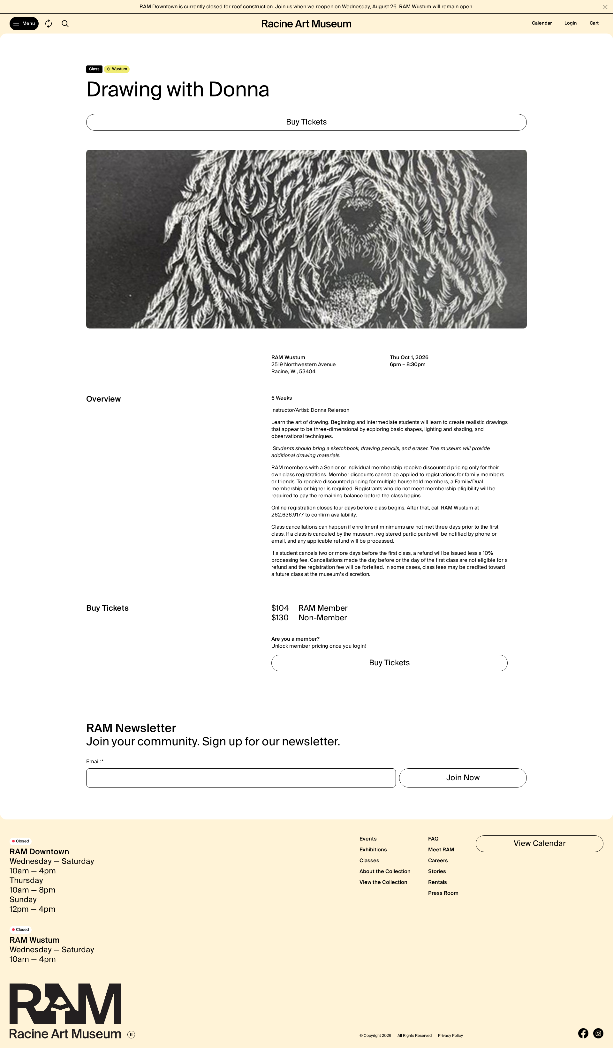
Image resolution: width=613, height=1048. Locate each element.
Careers (438, 860)
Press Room (443, 893)
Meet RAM (441, 849)
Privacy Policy (450, 1035)
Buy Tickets (306, 122)
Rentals (437, 882)
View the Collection (383, 882)
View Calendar (540, 843)
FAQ (433, 838)
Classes (369, 860)
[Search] (65, 23)
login (359, 646)
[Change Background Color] (48, 23)
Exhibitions (373, 849)
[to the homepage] (306, 23)
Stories (437, 871)
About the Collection (385, 871)
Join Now (463, 777)
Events (368, 838)
